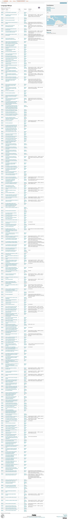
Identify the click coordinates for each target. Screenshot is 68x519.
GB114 (2, 196)
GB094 (2, 159)
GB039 (2, 53)
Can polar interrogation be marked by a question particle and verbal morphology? (12, 403)
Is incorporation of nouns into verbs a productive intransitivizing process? (11, 225)
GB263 (2, 377)
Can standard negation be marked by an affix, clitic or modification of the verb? (11, 183)
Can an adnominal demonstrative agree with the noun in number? (11, 320)
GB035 (2, 44)
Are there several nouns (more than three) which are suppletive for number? (11, 56)
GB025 (2, 25)
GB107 (2, 182)
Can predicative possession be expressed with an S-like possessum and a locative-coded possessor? (12, 354)
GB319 (2, 461)
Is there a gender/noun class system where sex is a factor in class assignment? (12, 77)
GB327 (2, 487)
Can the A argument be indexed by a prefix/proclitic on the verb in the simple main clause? (11, 154)
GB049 (2, 73)
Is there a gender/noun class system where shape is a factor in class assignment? (11, 80)
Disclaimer (65, 515)
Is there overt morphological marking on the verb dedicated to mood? (11, 440)
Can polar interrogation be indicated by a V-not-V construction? (11, 414)
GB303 (2, 427)
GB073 (2, 117)
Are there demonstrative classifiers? (11, 51)
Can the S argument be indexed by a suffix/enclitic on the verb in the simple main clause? (11, 144)
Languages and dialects (21, 1)
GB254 (2, 359)
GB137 (2, 255)
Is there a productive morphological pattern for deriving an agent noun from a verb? (12, 71)
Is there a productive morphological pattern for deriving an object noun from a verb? (12, 74)
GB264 (2, 379)
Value (19, 9)
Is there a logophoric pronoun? (10, 304)
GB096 (2, 166)
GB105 (2, 179)
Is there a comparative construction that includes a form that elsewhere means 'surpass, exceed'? (11, 383)
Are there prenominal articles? (10, 17)
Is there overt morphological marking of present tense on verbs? (11, 134)
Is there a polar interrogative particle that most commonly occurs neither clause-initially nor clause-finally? (11, 380)
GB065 (2, 98)
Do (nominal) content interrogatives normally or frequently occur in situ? (11, 486)
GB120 (2, 215)
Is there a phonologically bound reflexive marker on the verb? (11, 197)
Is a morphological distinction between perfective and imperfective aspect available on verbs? (11, 141)
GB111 (2, 192)
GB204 (2, 346)
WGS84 (52, 25)
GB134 (2, 247)
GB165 (2, 299)
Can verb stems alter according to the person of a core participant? (11, 172)
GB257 (2, 367)
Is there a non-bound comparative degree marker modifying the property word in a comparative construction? (12, 400)
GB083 (2, 136)
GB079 (2, 125)
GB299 (2, 418)
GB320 (2, 464)
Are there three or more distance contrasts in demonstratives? (10, 45)
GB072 (2, 114)
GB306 (2, 434)
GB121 (2, 217)
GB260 (2, 371)
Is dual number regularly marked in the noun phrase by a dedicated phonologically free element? (11, 455)
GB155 (2, 284)
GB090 (2, 146)
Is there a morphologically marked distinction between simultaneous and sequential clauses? (11, 282)
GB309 (2, 436)
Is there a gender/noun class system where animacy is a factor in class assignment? (11, 85)
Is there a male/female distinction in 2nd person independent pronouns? (11, 337)
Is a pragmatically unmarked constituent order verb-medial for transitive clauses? (11, 242)
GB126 (2, 226)
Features (14, 1)
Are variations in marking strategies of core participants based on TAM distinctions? (11, 163)
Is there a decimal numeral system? (11, 503)
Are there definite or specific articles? (11, 12)
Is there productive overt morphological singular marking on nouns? (11, 59)
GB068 (2, 101)
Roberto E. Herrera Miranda (51, 8)
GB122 (2, 219)
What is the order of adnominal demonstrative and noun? (10, 26)
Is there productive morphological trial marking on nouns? (11, 300)
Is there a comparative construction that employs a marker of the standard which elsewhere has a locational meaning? (11, 387)
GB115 (2, 200)
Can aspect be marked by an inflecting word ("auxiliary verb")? (11, 216)
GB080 (2, 128)
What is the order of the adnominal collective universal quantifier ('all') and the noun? (11, 344)
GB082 (2, 133)
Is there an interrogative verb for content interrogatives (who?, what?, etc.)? (11, 480)
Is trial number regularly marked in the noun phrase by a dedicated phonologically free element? (11, 462)
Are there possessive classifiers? (10, 92)
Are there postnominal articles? (10, 20)
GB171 (2, 308)
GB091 (2, 150)
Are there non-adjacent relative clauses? (11, 500)
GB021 (2, 14)
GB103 (2, 173)
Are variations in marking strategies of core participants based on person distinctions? (11, 169)
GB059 (2, 95)
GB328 (2, 490)
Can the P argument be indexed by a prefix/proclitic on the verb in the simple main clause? (11, 160)
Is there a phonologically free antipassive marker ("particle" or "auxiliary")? (11, 428)
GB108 (2, 185)
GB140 (2, 263)
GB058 (2, 92)
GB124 (2, 224)
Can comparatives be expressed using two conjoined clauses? (11, 390)
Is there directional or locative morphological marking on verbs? (10, 186)
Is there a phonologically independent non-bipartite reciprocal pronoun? (11, 435)
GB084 (2, 138)
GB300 (2, 420)
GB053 (2, 84)
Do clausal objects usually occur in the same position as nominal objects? (11, 251)
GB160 (2, 297)
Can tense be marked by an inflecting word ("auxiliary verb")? (11, 218)
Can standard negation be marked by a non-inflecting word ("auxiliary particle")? (11, 419)
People (27, 1)
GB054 (2, 87)
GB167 (2, 304)
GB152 (2, 281)
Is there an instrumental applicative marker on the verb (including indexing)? (11, 177)
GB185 (2, 319)
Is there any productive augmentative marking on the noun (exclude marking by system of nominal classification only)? (12, 328)
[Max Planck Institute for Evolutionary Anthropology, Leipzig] (3, 516)
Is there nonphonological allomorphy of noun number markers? (11, 54)
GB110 (2, 190)
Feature (7, 9)
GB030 (2, 38)
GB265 (2, 382)
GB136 (2, 253)
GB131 (2, 238)
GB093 (2, 156)
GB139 (2, 260)
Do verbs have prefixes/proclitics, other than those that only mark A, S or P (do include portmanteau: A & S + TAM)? (11, 126)
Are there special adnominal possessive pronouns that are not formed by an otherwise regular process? (11, 443)
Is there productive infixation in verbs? (11, 131)
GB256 (2, 363)
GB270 (2, 389)
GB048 (2, 70)
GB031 (2, 41)
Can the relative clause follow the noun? (11, 487)
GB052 (2, 79)
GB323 (2, 473)
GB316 (2, 451)
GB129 (2, 232)
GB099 (2, 171)
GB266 (2, 386)
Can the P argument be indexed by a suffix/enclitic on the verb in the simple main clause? (11, 157)
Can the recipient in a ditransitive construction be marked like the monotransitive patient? (10, 180)
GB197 (2, 339)
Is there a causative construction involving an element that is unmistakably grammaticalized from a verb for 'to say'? (12, 289)
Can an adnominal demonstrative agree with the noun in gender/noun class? (11, 309)
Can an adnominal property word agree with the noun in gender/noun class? (11, 307)
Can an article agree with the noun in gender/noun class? (11, 311)
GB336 (2, 510)
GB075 (2, 122)
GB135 (2, 250)
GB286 (2, 405)
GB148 (2, 273)
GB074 (2, 120)
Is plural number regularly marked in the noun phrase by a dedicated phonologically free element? (11, 458)
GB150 (2, 279)
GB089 (2, 143)
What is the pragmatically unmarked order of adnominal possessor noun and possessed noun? (12, 99)
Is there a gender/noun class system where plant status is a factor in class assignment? (11, 88)
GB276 (2, 399)
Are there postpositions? (9, 122)
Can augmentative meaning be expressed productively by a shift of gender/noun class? (12, 446)
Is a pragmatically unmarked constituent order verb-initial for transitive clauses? (11, 239)
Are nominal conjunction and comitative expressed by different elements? (11, 31)
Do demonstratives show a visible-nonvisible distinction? (10, 50)
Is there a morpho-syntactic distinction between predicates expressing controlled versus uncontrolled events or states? (12, 268)
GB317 (2, 454)
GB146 (2, 267)
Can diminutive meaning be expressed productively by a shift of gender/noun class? (11, 449)
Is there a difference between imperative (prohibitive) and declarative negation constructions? (11, 261)
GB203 (2, 343)
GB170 (2, 306)
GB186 (2, 321)
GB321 (2, 467)
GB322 (2, 470)
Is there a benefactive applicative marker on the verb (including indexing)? (11, 174)
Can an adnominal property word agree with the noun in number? (11, 318)
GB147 (2, 270)
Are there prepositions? (9, 120)
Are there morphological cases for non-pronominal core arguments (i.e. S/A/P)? (11, 110)
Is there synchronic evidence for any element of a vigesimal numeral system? (11, 508)
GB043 (2, 60)
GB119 (2, 212)
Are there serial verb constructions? (11, 210)
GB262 (2, 374)
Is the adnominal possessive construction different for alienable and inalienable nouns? (12, 96)
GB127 (2, 228)
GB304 (2, 429)
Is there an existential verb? (10, 226)
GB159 (2, 294)
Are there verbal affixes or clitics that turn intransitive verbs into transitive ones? (11, 195)
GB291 (2, 407)
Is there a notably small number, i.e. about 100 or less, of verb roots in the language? (12, 233)
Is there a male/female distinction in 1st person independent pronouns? (11, 340)
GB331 (2, 500)
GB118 (2, 210)
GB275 (2, 396)
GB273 (2, 392)
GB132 (2, 241)
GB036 (2, 46)
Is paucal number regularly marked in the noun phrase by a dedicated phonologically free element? (12, 465)
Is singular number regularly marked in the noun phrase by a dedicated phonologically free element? (11, 452)
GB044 (2, 62)
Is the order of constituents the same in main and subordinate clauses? (11, 248)
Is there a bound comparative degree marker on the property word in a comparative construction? (11, 397)
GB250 (2, 350)
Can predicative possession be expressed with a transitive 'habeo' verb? (12, 351)
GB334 (2, 505)
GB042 (2, 58)
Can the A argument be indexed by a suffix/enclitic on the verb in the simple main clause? (11, 151)
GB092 (2, 153)
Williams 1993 (25, 13)
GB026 (2, 28)
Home (11, 1)
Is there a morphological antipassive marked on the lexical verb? (11, 274)
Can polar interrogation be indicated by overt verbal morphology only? (11, 406)
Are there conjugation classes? (10, 192)
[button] (56, 20)
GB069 (2, 105)
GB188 (2, 327)
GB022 (2, 17)
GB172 (2, 311)
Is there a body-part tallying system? (11, 510)
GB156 (2, 288)
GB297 (2, 413)
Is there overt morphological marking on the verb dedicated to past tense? (11, 136)
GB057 (2, 90)
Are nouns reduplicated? (9, 294)
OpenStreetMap (61, 24)
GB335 (2, 508)
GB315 (2, 448)
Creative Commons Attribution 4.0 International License (37, 517)
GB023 (2, 20)
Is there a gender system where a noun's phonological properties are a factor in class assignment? (11, 331)
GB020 (2, 12)
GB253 (2, 356)
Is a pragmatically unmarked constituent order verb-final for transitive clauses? (11, 245)
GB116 (2, 203)
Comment (29, 9)
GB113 (2, 194)
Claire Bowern (49, 9)
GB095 (2, 162)
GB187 (2, 324)
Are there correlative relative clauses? (11, 497)
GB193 (2, 333)
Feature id (3, 9)
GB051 (2, 76)
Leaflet (57, 24)
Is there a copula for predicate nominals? (11, 207)
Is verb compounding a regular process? (11, 219)
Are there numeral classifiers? (10, 90)
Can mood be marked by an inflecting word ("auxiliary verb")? (11, 213)
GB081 (2, 131)
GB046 (2, 65)
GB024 (2, 22)
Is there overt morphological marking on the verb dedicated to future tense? (11, 139)
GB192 (2, 330)
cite (47, 12)
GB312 (2, 439)
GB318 (2, 457)
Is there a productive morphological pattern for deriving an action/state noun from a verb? (11, 68)
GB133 (2, 244)
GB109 (2, 187)
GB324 (2, 479)
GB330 (2, 497)
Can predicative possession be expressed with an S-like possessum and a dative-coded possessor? (12, 357)
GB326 (2, 485)
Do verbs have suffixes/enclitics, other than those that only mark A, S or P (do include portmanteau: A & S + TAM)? (11, 129)
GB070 (2, 109)
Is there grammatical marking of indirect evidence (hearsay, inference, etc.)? (11, 474)
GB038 (2, 51)
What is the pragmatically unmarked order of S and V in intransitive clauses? (12, 236)
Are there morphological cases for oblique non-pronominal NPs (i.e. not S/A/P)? (12, 115)
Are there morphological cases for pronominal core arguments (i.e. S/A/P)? (11, 112)
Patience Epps (49, 10)
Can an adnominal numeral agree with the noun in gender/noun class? (12, 342)
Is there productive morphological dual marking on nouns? (11, 61)
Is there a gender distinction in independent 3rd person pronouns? (11, 39)
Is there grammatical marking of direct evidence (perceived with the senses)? (11, 471)
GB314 (2, 445)
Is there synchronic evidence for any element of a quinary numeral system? (11, 506)
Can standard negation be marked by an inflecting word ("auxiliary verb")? (11, 417)
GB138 (2, 257)
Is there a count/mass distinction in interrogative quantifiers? (11, 483)
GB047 (2, 67)
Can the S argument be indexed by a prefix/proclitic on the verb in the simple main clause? (11, 147)
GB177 (2, 313)
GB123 (2, 221)
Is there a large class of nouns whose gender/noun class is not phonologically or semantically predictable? (12, 468)
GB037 (2, 49)
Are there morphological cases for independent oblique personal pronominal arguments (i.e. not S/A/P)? (12, 118)
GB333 (2, 503)
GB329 (2, 493)
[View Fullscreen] (48, 20)
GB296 (2, 409)
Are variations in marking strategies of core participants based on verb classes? (11, 166)
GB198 (2, 341)
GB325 (2, 482)
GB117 (2, 207)
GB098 (2, 168)
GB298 (2, 416)
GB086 (2, 140)
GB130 (2, 236)
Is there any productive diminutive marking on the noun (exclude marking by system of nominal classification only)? (12, 325)
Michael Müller (49, 7)
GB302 (2, 425)
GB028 (2, 34)
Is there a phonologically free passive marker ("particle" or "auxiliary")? (11, 426)
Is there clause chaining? (9, 279)
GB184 (2, 317)
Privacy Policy (65, 514)
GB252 (2, 353)
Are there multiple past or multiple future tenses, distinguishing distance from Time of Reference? (12, 437)
